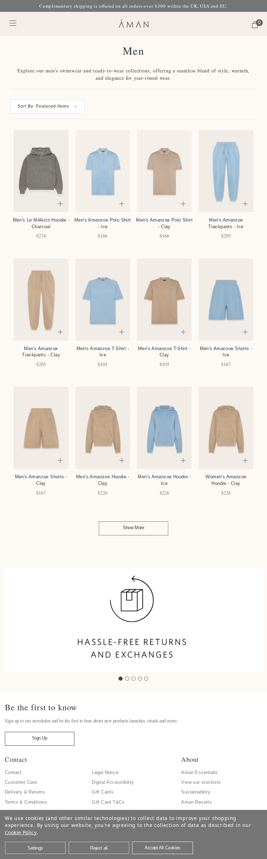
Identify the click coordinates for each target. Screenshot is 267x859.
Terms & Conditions (26, 802)
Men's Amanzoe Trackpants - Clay (41, 352)
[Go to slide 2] (127, 678)
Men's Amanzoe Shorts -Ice (226, 352)
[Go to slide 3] (133, 678)
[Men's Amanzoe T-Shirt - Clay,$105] (164, 299)
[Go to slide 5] (146, 678)
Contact (13, 772)
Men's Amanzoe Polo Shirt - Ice (102, 223)
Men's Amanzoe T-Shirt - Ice (102, 352)
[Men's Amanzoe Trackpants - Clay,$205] (41, 299)
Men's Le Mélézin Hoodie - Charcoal (41, 223)
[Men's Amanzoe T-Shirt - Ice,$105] (102, 299)
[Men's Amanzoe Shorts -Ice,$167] (226, 299)
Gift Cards (103, 792)
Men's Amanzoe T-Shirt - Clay (164, 352)
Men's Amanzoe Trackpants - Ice (225, 223)
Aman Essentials (199, 772)
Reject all (98, 848)
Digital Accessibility (113, 782)
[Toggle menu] (13, 22)
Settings (35, 848)
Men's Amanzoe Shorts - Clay (41, 480)
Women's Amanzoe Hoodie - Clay (225, 480)
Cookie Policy (21, 832)
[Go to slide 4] (140, 678)
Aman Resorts (196, 802)
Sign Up (39, 738)
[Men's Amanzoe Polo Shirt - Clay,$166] (164, 171)
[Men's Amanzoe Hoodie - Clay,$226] (102, 428)
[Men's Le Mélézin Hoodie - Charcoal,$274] (41, 171)
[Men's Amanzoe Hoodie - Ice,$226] (164, 428)
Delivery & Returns (25, 792)
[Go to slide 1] (121, 678)
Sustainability (195, 792)
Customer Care (21, 782)
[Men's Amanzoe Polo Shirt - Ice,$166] (102, 171)
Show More (133, 527)
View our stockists (201, 782)
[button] (47, 107)
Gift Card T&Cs (108, 802)
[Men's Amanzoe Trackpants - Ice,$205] (226, 171)
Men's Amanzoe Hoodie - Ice (164, 480)
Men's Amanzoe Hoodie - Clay (102, 480)
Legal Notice (105, 772)
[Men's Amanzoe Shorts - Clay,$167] (41, 428)
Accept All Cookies (162, 847)
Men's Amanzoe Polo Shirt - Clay (164, 223)
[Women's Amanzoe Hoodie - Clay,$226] (226, 428)
